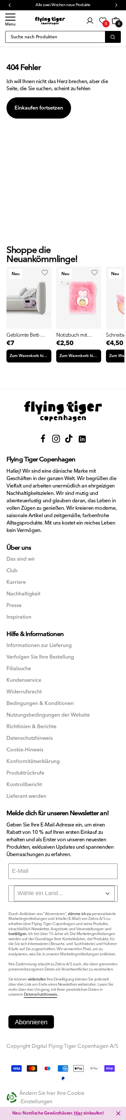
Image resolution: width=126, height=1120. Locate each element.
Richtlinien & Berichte (31, 726)
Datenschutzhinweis (29, 738)
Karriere (16, 582)
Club (11, 570)
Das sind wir (20, 559)
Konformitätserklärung (33, 761)
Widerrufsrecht (24, 692)
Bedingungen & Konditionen (40, 703)
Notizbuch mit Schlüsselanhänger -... (77, 335)
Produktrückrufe (25, 773)
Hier (78, 1113)
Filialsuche (18, 668)
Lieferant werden (26, 796)
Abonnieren (31, 1022)
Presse (14, 605)
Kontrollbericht (24, 784)
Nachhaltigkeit (23, 594)
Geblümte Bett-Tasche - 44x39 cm (26, 335)
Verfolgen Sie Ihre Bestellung (40, 657)
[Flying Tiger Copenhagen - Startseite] (63, 411)
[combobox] (64, 893)
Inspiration (18, 617)
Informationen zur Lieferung (39, 645)
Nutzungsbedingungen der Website (48, 715)
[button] (10, 20)
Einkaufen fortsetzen (39, 107)
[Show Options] (107, 893)
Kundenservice (23, 680)
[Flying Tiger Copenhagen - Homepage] (50, 21)
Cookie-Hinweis (24, 750)
